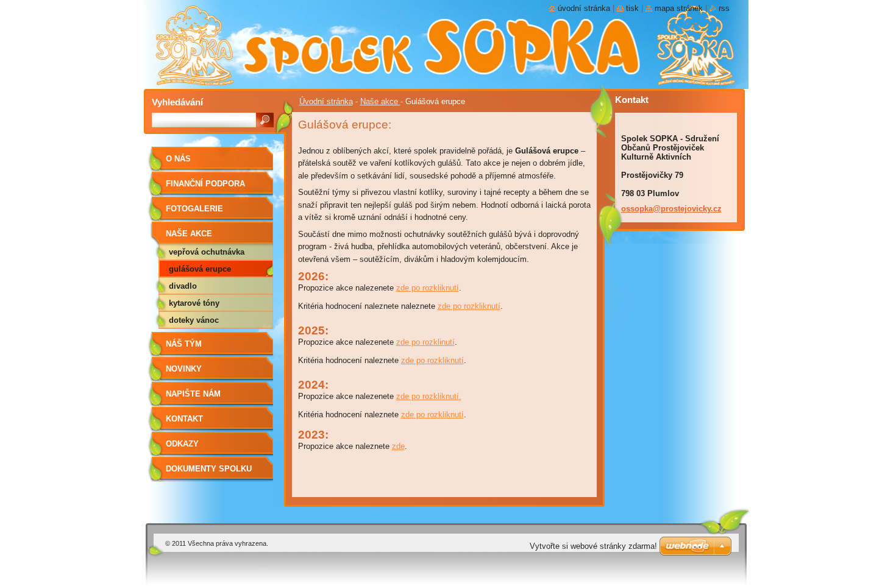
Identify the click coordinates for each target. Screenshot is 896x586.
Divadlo (183, 286)
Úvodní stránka (326, 101)
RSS (724, 8)
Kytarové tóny (194, 303)
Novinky (184, 368)
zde (398, 446)
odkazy (182, 443)
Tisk (632, 8)
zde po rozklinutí (425, 342)
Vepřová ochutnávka (206, 251)
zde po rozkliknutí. (428, 396)
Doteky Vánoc (194, 320)
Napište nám (193, 393)
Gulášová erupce (200, 269)
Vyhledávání (177, 102)
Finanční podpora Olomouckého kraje (212, 188)
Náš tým (184, 343)
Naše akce (380, 101)
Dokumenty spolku (209, 468)
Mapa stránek (679, 8)
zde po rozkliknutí (427, 287)
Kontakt (184, 418)
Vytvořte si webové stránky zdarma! (593, 546)
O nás (178, 158)
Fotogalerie (194, 208)
